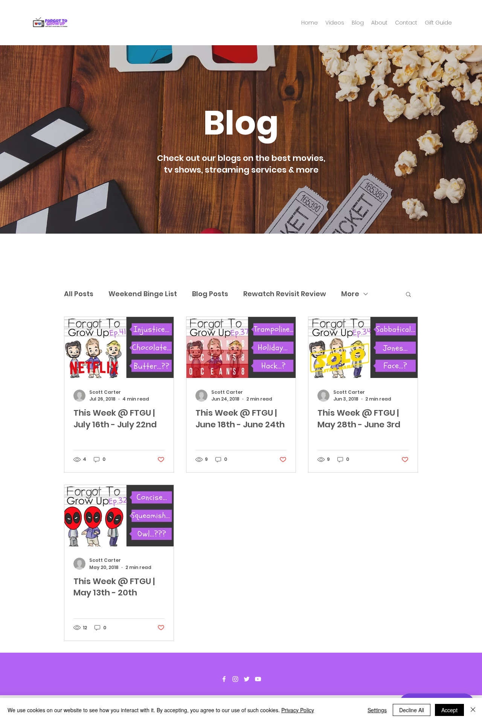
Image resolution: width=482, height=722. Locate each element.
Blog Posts (210, 293)
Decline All (411, 710)
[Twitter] (246, 679)
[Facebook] (224, 679)
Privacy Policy (297, 710)
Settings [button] (377, 710)
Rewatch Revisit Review (284, 293)
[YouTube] (258, 679)
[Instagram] (235, 679)
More (350, 293)
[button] (408, 295)
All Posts (78, 293)
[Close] (472, 710)
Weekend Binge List (142, 293)
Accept (449, 710)
